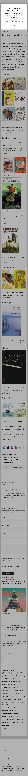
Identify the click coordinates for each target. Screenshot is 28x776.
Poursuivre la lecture (14, 26)
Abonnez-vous (17, 21)
